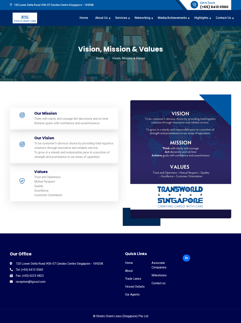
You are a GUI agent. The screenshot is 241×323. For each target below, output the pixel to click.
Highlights (201, 18)
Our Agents (132, 294)
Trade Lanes (133, 278)
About (129, 271)
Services (121, 18)
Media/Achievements (172, 18)
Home (84, 18)
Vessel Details (135, 286)
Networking (142, 18)
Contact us (158, 283)
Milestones (159, 275)
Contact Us (223, 18)
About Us (101, 18)
